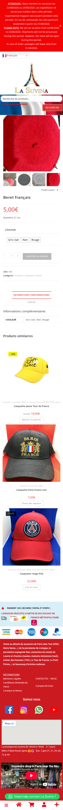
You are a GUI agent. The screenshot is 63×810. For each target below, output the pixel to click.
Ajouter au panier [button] (31, 419)
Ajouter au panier (37, 256)
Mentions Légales (12, 678)
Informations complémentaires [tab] (31, 295)
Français (11, 55)
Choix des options (31, 503)
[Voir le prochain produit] (57, 190)
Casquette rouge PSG (31, 573)
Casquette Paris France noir (31, 489)
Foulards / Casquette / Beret (28, 275)
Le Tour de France (34, 402)
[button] (55, 145)
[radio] (13, 239)
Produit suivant (48, 190)
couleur (10, 229)
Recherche (52, 107)
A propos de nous (44, 686)
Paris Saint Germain (40, 569)
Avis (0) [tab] (31, 302)
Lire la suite (31, 587)
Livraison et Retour (12, 690)
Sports (57, 402)
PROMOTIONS (48, 402)
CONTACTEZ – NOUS (46, 678)
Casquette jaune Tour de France (31, 406)
